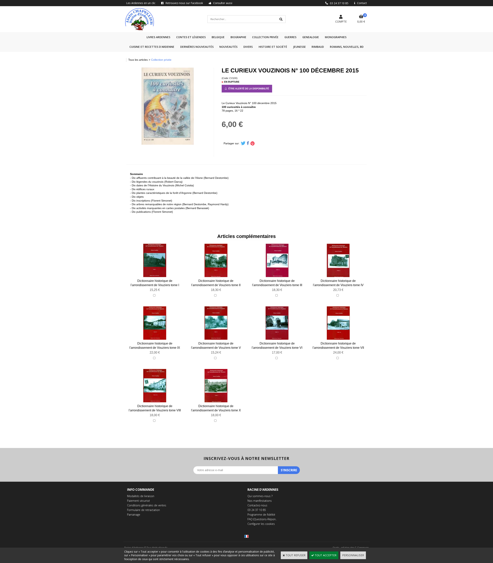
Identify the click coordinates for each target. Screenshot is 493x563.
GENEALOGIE (310, 37)
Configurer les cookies (261, 524)
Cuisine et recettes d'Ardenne (151, 47)
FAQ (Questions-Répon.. (262, 519)
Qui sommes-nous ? (259, 496)
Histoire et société (273, 47)
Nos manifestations (259, 500)
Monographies (335, 37)
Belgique (218, 37)
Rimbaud (318, 47)
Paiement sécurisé (138, 500)
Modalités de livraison (140, 496)
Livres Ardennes (158, 37)
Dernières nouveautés (197, 47)
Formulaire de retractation (143, 510)
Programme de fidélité (261, 514)
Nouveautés (228, 47)
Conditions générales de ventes (146, 505)
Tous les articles (138, 59)
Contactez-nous (257, 505)
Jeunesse (299, 47)
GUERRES (290, 37)
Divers (248, 47)
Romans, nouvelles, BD (347, 47)
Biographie (238, 37)
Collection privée (265, 37)
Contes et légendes (191, 37)
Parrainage (133, 514)
